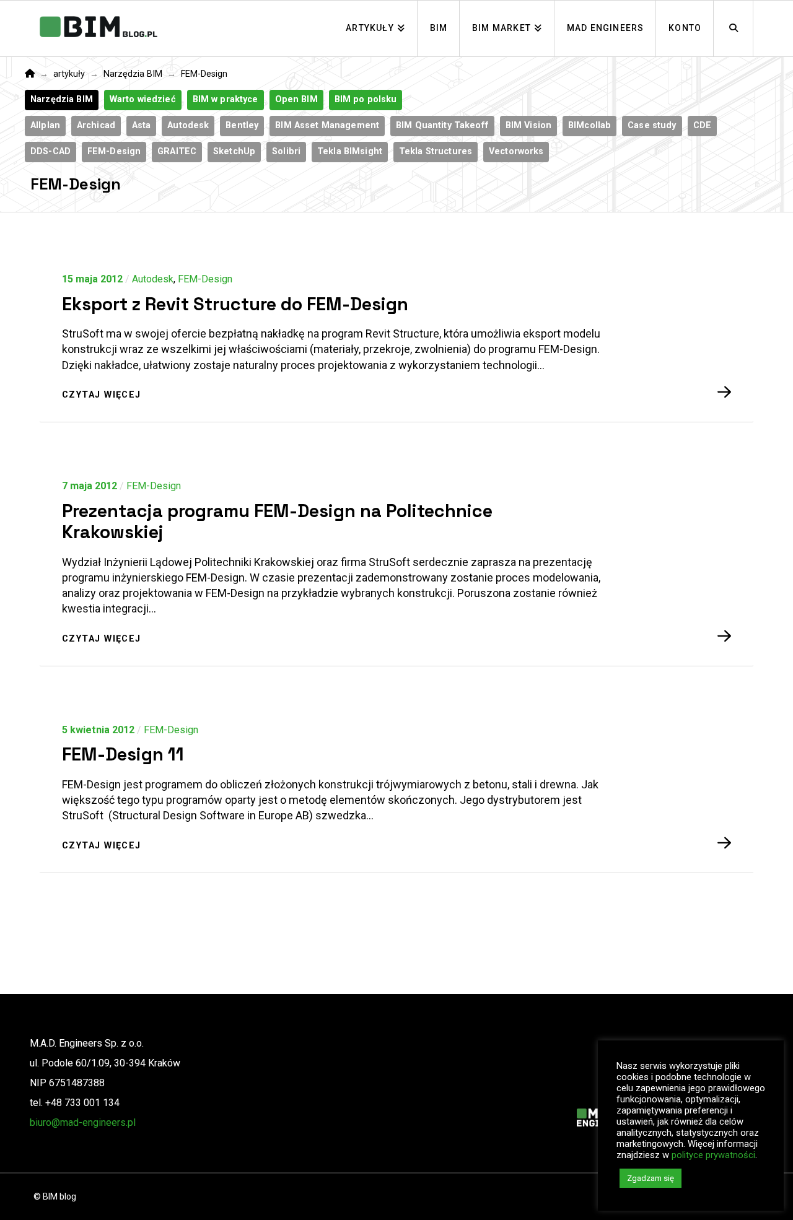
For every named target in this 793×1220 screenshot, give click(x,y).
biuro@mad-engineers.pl (83, 1122)
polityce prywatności (713, 1155)
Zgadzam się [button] (650, 1178)
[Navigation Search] (733, 28)
